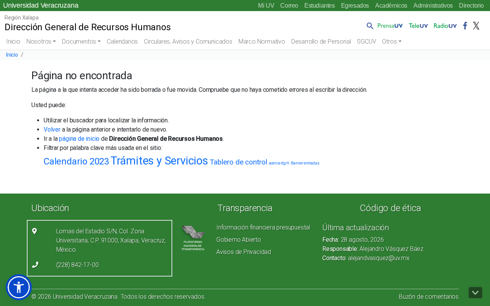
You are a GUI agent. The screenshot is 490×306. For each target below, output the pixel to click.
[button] (369, 25)
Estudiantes (319, 5)
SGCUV (366, 41)
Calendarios (122, 41)
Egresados (355, 5)
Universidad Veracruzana (40, 5)
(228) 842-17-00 (77, 265)
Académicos (391, 5)
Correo (289, 5)
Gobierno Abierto (238, 239)
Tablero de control (238, 162)
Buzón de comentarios (429, 296)
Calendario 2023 (76, 161)
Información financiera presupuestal (263, 227)
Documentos (79, 41)
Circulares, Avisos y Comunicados (188, 41)
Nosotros (38, 41)
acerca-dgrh (279, 163)
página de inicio (79, 138)
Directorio (471, 5)
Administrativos (433, 5)
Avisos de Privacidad (243, 252)
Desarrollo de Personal (321, 41)
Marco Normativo (261, 41)
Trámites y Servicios (159, 160)
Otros (389, 41)
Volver (52, 129)
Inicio (13, 41)
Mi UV (266, 5)
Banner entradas (305, 163)
